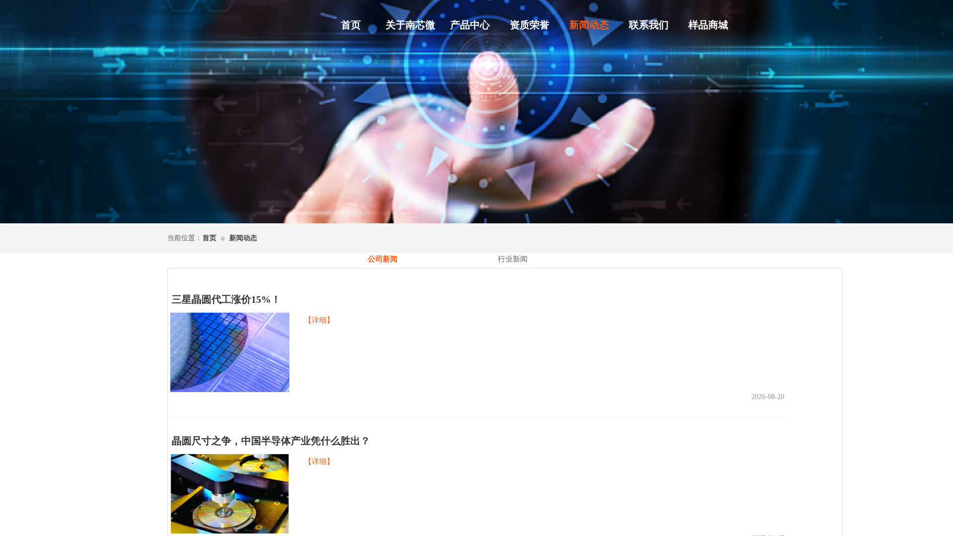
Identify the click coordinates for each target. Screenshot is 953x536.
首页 (351, 24)
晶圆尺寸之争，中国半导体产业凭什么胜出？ (271, 440)
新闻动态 (589, 24)
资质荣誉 (529, 24)
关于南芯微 (410, 24)
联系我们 (649, 24)
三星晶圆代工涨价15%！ (226, 299)
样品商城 (708, 24)
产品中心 (470, 24)
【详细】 (319, 320)
